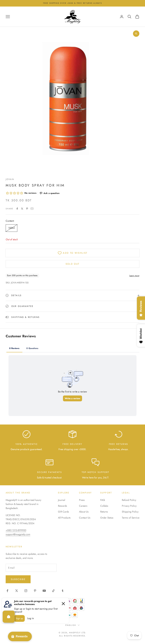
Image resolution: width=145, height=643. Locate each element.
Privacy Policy (129, 506)
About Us (84, 511)
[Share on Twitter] (22, 208)
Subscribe (18, 579)
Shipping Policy (130, 511)
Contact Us (84, 517)
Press (82, 500)
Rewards (62, 506)
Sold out (73, 264)
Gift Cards (63, 511)
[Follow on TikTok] (53, 590)
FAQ (102, 500)
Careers (83, 506)
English (70, 625)
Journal (61, 500)
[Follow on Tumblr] (62, 590)
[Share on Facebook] (17, 208)
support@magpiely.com (18, 534)
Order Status (106, 517)
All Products (64, 517)
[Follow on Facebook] (7, 590)
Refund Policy (129, 500)
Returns (104, 511)
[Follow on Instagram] (26, 590)
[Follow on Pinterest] (35, 590)
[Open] (9, 617)
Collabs (104, 506)
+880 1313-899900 (16, 530)
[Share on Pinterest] (27, 208)
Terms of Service (130, 517)
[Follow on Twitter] (16, 590)
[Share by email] (32, 208)
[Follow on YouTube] (44, 590)
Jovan (10, 179)
